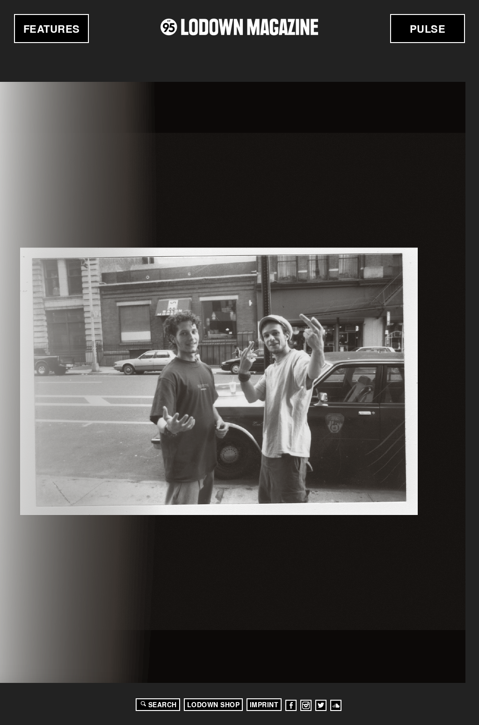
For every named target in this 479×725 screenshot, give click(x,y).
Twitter (321, 705)
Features (51, 28)
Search (162, 704)
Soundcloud (335, 705)
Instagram (306, 705)
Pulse (428, 28)
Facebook (291, 705)
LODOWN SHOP (213, 704)
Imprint (264, 704)
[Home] (239, 27)
